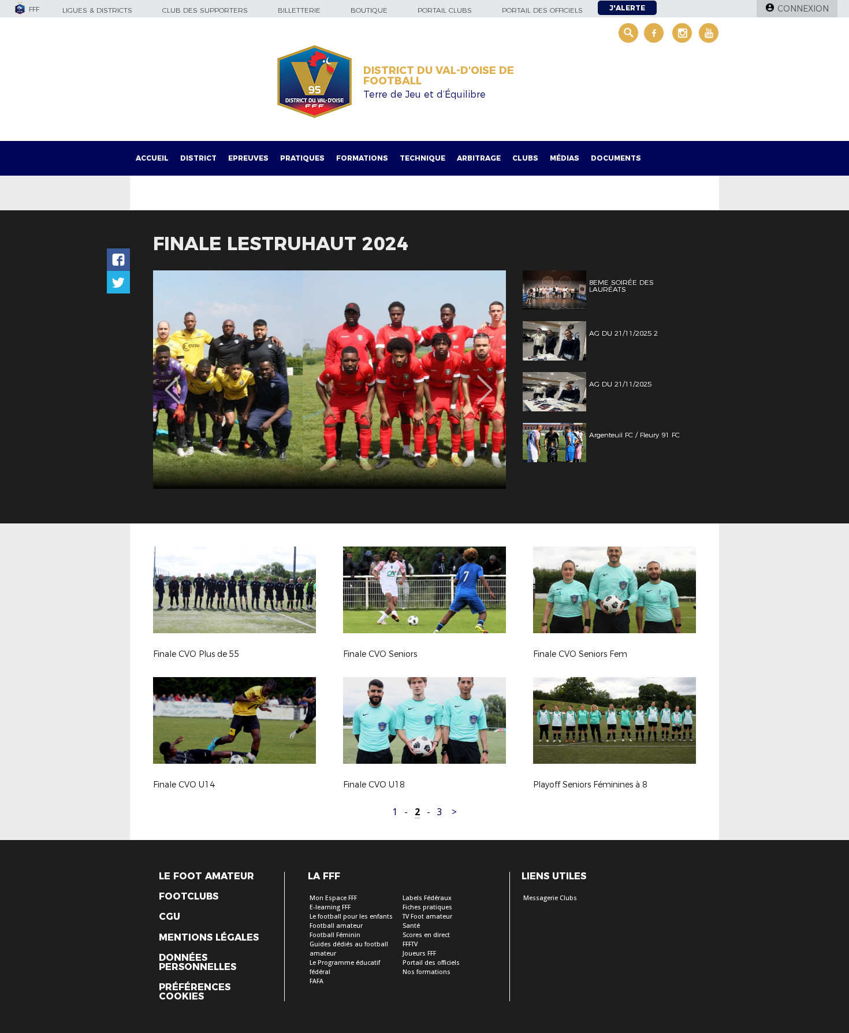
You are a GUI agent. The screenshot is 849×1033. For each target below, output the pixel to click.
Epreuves (248, 158)
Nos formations (426, 972)
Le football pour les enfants (351, 916)
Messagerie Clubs (550, 898)
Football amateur (336, 926)
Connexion (803, 8)
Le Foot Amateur (206, 876)
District (198, 158)
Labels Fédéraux (427, 898)
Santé (411, 926)
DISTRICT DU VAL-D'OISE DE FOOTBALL (438, 75)
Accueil (152, 158)
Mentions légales (209, 937)
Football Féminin (335, 935)
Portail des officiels (542, 10)
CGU (169, 916)
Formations (362, 158)
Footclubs (188, 896)
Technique (422, 158)
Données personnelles (197, 962)
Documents (616, 158)
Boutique (369, 10)
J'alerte (627, 7)
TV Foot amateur (427, 916)
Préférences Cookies (194, 992)
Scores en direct (426, 935)
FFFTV (410, 944)
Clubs (525, 158)
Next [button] (485, 381)
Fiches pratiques (427, 907)
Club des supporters (205, 10)
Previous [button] (172, 381)
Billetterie (299, 10)
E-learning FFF (330, 907)
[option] (329, 379)
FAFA (316, 981)
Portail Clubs (445, 10)
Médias (564, 158)
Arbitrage (479, 158)
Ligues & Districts (97, 10)
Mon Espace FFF (333, 898)
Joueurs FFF (419, 953)
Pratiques (302, 158)
